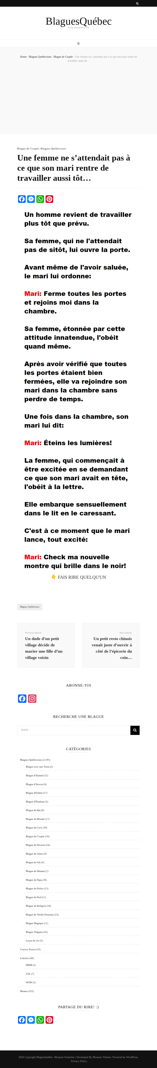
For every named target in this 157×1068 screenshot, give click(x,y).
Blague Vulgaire (34, 932)
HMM (29, 965)
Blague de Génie (34, 853)
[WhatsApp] (40, 199)
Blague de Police (34, 888)
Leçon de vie (32, 940)
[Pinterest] (49, 199)
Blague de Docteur (35, 845)
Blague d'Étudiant (35, 801)
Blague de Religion (36, 905)
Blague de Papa (34, 879)
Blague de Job (33, 862)
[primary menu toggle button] (78, 44)
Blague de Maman (35, 871)
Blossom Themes (102, 1057)
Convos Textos (28, 949)
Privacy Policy (79, 1061)
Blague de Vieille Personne (40, 914)
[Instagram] (32, 698)
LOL (28, 973)
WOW (29, 982)
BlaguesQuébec (79, 21)
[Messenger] (31, 199)
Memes (24, 991)
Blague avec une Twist (37, 766)
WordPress (132, 1057)
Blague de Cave (34, 827)
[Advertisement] (78, 97)
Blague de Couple (28, 148)
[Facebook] (21, 199)
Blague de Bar (33, 810)
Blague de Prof (33, 897)
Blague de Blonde (35, 819)
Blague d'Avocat (34, 784)
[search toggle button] (137, 4)
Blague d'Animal (34, 775)
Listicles (24, 958)
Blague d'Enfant (34, 792)
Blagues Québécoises (53, 148)
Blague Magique (34, 923)
